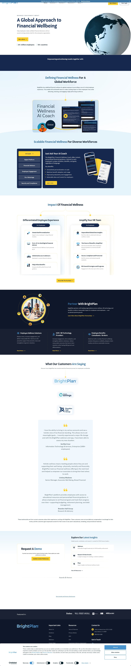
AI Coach (28, 154)
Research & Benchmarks (84, 555)
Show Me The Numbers (64, 280)
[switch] (48, 663)
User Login (124, 3)
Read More (20, 351)
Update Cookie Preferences (41, 559)
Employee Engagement (29, 171)
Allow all (115, 647)
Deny (115, 657)
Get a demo (113, 3)
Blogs (79, 563)
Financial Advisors (29, 165)
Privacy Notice (73, 633)
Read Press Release (85, 1)
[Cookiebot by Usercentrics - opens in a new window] (12, 663)
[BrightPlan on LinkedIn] (93, 643)
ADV (70, 636)
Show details (85, 663)
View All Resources (76, 570)
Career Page (52, 643)
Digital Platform (29, 160)
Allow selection (115, 652)
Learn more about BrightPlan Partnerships (80, 316)
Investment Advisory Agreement (77, 643)
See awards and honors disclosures (65, 596)
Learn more (52, 183)
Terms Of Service (73, 629)
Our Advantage (29, 177)
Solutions (51, 633)
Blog (50, 636)
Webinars (80, 546)
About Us (51, 629)
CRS (70, 640)
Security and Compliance (29, 183)
